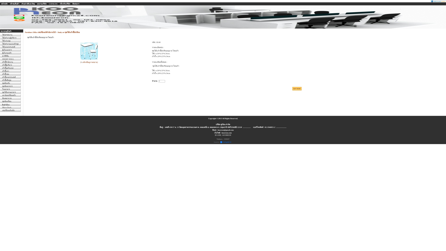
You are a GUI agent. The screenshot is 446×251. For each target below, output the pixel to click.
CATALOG (53, 4)
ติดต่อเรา (75, 4)
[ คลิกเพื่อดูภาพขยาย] (89, 62)
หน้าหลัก (4, 4)
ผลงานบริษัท (42, 4)
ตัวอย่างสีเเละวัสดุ (28, 4)
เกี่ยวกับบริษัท (65, 4)
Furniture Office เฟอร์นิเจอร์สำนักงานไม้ (40, 32)
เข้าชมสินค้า (14, 4)
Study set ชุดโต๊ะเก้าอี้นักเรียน (69, 32)
